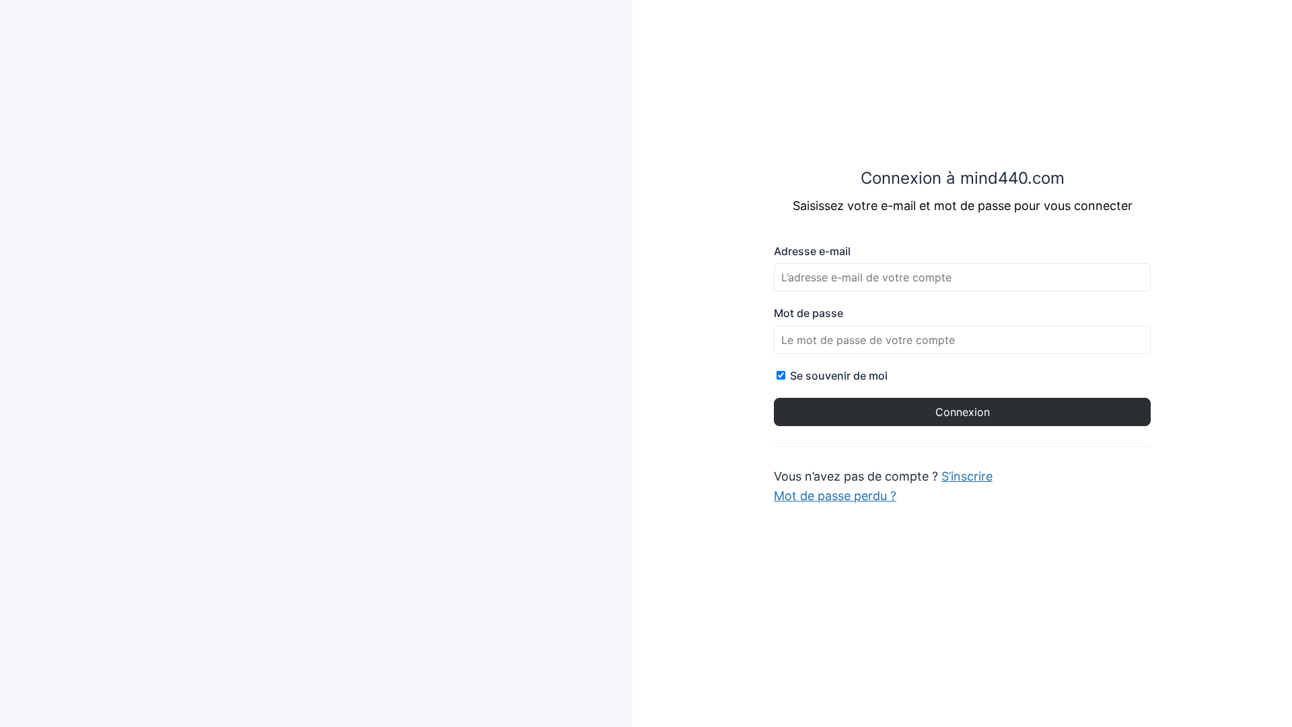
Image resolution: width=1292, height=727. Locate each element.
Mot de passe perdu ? (835, 496)
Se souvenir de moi (837, 375)
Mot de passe (808, 313)
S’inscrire (967, 476)
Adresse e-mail (812, 251)
